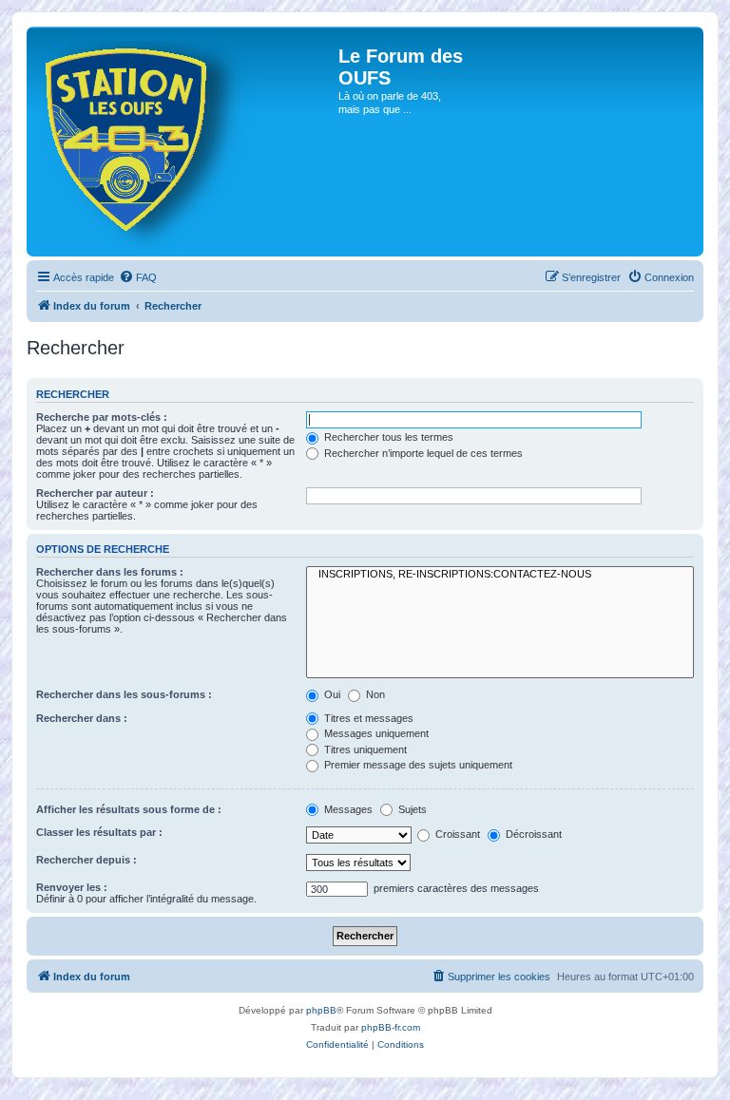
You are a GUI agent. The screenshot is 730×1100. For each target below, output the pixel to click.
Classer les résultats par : (99, 832)
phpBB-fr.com (390, 1027)
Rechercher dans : (81, 718)
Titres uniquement (364, 749)
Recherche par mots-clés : (101, 417)
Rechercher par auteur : (95, 493)
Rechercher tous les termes (387, 437)
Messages (347, 809)
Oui (330, 694)
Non (374, 694)
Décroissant (532, 834)
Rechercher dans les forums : (109, 572)
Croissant (456, 834)
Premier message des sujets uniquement (416, 764)
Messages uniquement (375, 733)
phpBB (321, 1010)
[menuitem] (138, 277)
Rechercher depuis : (86, 859)
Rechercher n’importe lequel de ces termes (422, 453)
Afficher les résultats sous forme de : (128, 809)
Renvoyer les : (71, 887)
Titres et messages (367, 718)
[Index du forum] (184, 141)
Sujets (411, 809)
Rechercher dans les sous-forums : (124, 694)
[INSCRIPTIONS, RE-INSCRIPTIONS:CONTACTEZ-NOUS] (500, 574)
